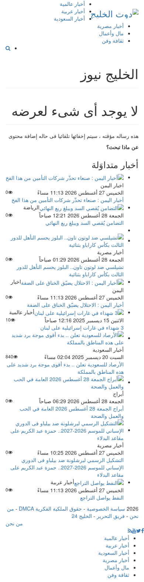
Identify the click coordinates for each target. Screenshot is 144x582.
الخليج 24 (82, 515)
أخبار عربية (73, 11)
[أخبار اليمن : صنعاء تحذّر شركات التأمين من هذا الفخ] (65, 177)
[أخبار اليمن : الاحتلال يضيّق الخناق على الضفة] (72, 281)
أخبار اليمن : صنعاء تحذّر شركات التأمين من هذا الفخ (67, 199)
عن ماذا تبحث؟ (122, 146)
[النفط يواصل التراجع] (99, 482)
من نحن (14, 523)
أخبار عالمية (72, 3)
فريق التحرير (111, 515)
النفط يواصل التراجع (102, 497)
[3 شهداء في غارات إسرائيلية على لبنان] (79, 312)
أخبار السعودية (69, 18)
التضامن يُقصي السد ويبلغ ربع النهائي (84, 222)
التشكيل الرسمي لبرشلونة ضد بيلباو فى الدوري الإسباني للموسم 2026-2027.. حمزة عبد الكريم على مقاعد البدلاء (67, 467)
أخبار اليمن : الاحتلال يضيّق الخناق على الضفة (75, 304)
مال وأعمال (111, 33)
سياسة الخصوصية (106, 508)
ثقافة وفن (113, 40)
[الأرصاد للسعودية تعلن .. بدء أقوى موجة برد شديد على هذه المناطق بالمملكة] (65, 337)
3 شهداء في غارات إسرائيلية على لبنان (82, 327)
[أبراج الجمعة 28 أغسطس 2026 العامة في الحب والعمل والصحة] (65, 382)
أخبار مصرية (110, 25)
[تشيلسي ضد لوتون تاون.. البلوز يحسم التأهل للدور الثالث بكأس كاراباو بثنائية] (65, 240)
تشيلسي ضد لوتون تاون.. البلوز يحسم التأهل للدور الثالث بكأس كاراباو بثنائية (70, 270)
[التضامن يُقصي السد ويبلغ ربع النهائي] (82, 207)
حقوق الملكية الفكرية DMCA (50, 508)
